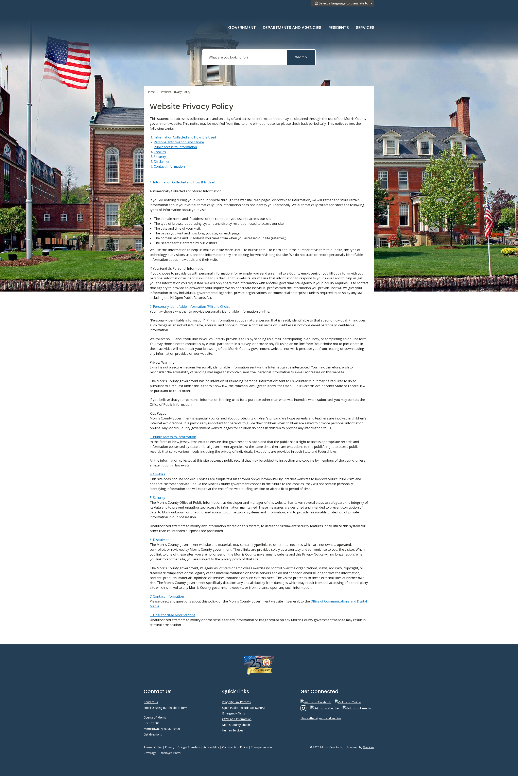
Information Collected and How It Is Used (185, 137)
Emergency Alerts (233, 713)
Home (151, 92)
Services (365, 27)
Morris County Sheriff (236, 725)
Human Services (232, 730)
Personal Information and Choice (179, 142)
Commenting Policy (235, 747)
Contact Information (169, 166)
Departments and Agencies (292, 27)
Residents (338, 27)
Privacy (169, 747)
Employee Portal (170, 753)
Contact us (151, 702)
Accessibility (211, 747)
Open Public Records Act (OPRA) (243, 708)
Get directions (153, 734)
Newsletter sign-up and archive (320, 718)
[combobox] (342, 3)
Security (160, 156)
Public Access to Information (175, 147)
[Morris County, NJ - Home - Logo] (184, 21)
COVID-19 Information (237, 719)
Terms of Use (153, 747)
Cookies (160, 152)
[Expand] (256, 27)
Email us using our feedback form (166, 708)
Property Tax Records (236, 702)
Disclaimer (162, 161)
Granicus (368, 747)
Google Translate (188, 747)
